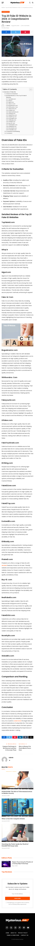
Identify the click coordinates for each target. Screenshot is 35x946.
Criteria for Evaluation (12, 94)
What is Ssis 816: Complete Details (13, 819)
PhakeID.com (12, 121)
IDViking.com (12, 113)
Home (3, 7)
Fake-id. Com (12, 104)
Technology (5, 12)
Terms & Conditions (13, 935)
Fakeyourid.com (12, 108)
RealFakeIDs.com (13, 125)
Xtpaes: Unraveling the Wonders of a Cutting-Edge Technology (22, 862)
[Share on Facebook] (6, 32)
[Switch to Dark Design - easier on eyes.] (30, 2)
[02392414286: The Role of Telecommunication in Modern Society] (17, 780)
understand (17, 721)
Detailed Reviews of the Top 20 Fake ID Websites (16, 96)
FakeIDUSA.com (12, 126)
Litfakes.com (11, 110)
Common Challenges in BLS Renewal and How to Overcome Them (9, 748)
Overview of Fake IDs (9, 92)
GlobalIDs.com (12, 129)
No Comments (25, 25)
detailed (4, 565)
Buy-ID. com (12, 123)
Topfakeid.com (12, 99)
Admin (8, 25)
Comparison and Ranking (13, 131)
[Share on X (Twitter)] (15, 32)
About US (13, 933)
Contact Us (24, 935)
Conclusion (9, 133)
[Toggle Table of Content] (30, 89)
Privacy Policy (16, 904)
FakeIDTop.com (12, 116)
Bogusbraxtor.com (13, 105)
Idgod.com (11, 102)
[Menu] (3, 3)
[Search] (32, 3)
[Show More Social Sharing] (31, 32)
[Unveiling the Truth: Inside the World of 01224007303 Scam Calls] (17, 833)
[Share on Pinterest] (25, 32)
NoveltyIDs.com (13, 128)
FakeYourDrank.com (13, 112)
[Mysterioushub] (17, 2)
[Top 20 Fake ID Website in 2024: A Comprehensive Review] (17, 46)
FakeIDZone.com (13, 115)
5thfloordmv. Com (13, 107)
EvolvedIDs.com (13, 118)
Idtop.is (10, 100)
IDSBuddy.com (12, 120)
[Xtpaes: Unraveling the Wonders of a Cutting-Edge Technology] (6, 864)
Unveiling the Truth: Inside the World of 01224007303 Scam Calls (15, 845)
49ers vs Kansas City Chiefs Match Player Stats (25, 748)
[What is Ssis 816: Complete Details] (17, 807)
